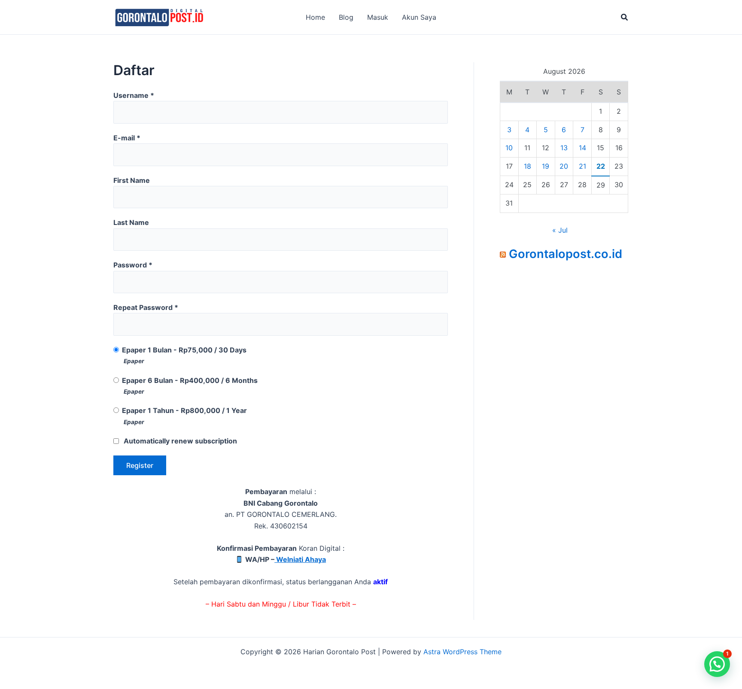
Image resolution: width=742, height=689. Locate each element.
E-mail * (126, 138)
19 (545, 166)
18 (527, 166)
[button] (625, 17)
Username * (133, 95)
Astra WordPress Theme (462, 651)
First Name (131, 180)
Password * (132, 265)
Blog (346, 17)
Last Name (131, 222)
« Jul (560, 230)
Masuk (377, 17)
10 (509, 147)
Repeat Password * (145, 307)
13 (564, 147)
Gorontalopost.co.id (565, 254)
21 (582, 166)
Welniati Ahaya (300, 559)
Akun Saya (419, 17)
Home (315, 17)
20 (564, 166)
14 (582, 147)
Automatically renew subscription (180, 441)
